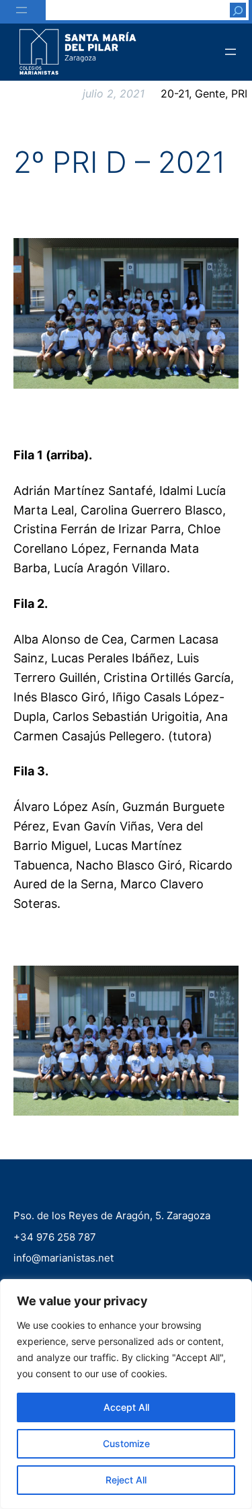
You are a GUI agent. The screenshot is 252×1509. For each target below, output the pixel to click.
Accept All (126, 1407)
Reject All (126, 1479)
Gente (210, 93)
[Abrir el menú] (21, 10)
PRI (239, 93)
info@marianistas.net (63, 1257)
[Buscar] (238, 10)
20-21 (175, 93)
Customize (126, 1443)
